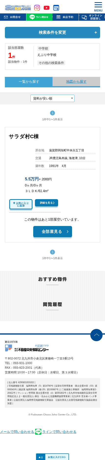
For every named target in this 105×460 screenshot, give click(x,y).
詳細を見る (46, 202)
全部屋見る (52, 231)
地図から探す (76, 81)
